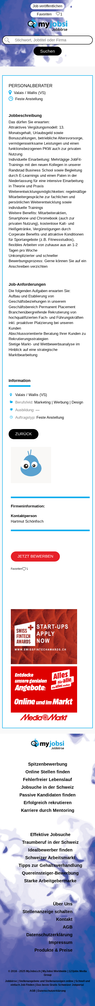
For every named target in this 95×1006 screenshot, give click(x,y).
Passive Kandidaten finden (47, 794)
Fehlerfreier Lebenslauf (47, 779)
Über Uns (62, 903)
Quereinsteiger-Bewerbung (50, 873)
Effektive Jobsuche (50, 834)
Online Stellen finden (47, 771)
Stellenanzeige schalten (47, 911)
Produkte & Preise (53, 950)
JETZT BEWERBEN (35, 556)
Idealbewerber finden (50, 850)
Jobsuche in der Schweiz (47, 787)
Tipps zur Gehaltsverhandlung (50, 865)
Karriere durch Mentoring (47, 810)
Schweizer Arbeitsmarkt (50, 857)
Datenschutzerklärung (49, 934)
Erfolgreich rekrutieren (48, 802)
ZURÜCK (23, 434)
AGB (67, 927)
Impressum (60, 942)
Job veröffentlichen (47, 6)
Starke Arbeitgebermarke (50, 880)
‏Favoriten (49, 14)
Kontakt (64, 919)
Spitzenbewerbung (47, 764)
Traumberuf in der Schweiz (50, 842)
